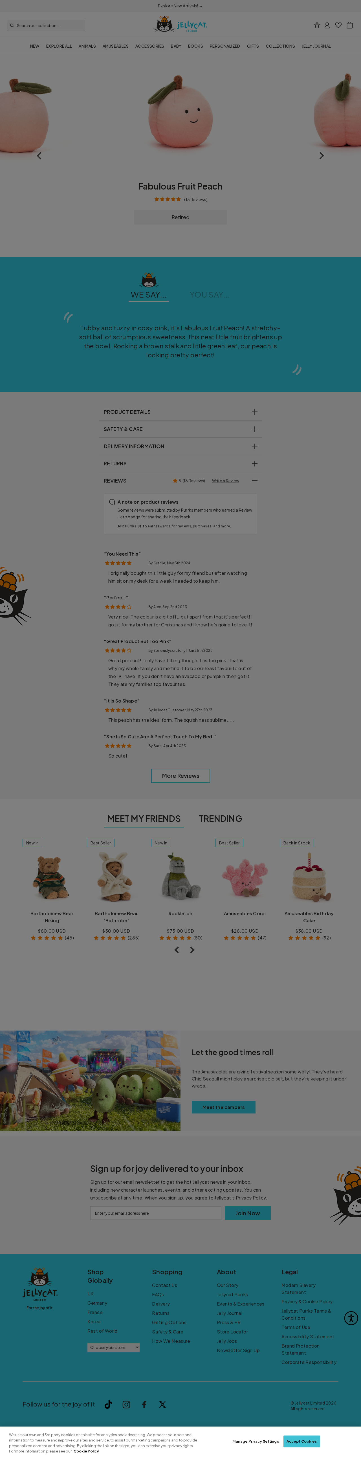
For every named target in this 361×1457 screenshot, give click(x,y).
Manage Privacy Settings (255, 1441)
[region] (180, 1442)
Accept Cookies (302, 1441)
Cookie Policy (86, 1451)
